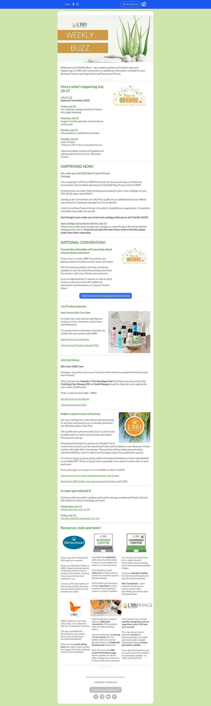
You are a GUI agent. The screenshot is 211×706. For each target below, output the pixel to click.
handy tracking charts (84, 458)
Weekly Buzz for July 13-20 (75, 509)
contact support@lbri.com (105, 689)
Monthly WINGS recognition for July (80, 518)
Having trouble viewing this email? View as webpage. (105, 677)
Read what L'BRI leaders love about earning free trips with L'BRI (94, 481)
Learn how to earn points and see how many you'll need (90, 475)
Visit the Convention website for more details (106, 295)
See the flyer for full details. (75, 339)
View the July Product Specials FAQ (79, 345)
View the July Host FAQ (73, 404)
